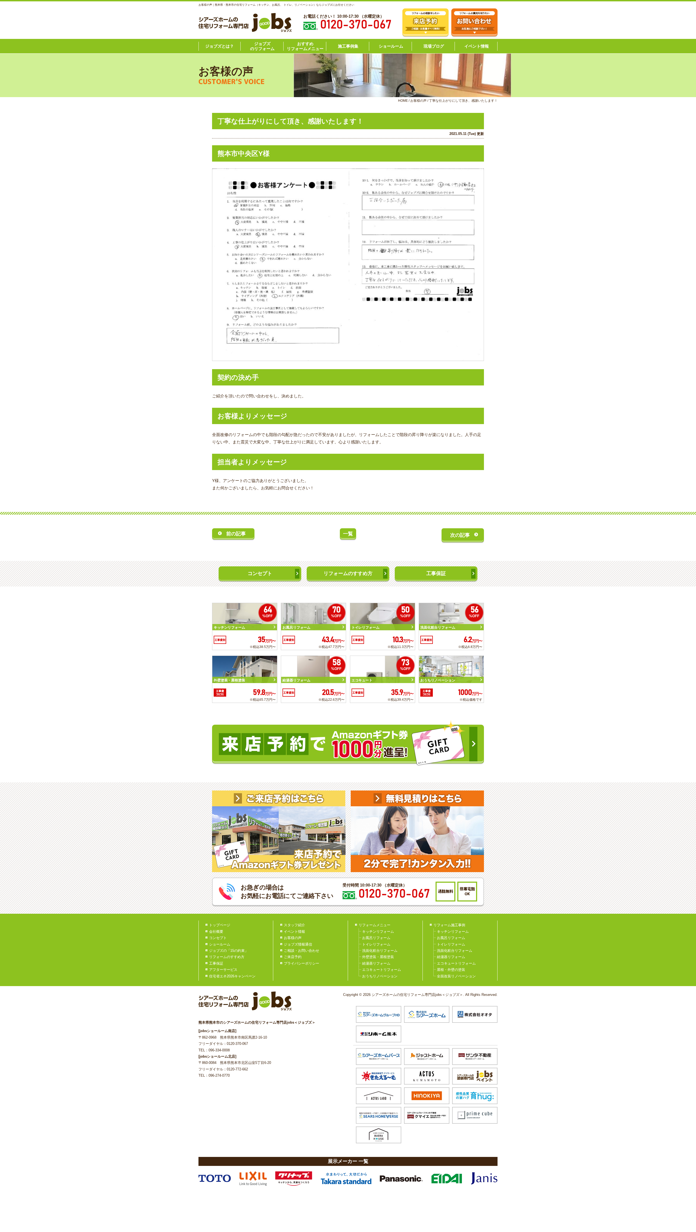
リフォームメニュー (374, 925)
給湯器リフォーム (376, 963)
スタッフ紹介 (294, 925)
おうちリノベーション (379, 976)
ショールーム (391, 46)
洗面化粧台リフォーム (379, 951)
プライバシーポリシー (301, 963)
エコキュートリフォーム (381, 970)
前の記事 (236, 533)
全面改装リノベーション (456, 976)
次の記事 (460, 535)
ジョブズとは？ (219, 46)
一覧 (348, 533)
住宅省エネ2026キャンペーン (232, 976)
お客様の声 (293, 938)
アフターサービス (223, 970)
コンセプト (260, 573)
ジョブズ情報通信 (298, 944)
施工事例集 (348, 46)
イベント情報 (476, 46)
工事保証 (436, 573)
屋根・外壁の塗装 (451, 970)
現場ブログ (434, 46)
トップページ (219, 925)
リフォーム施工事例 (449, 925)
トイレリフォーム (376, 944)
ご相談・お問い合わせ (301, 951)
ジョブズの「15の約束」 (228, 951)
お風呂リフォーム (376, 938)
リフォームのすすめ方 (348, 573)
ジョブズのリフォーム (262, 46)
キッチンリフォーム (378, 932)
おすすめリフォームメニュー (305, 46)
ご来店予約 (293, 957)
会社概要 (216, 932)
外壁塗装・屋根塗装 (378, 957)
